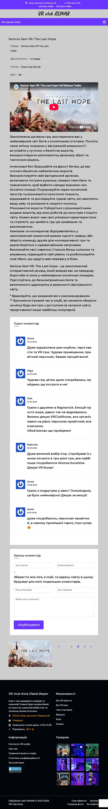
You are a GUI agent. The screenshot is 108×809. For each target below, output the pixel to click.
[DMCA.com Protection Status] (15, 770)
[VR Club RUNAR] (54, 13)
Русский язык (16, 762)
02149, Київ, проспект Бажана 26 (31, 715)
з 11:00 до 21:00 (72, 3)
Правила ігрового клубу (22, 753)
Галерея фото (75, 804)
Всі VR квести (64, 700)
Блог (59, 719)
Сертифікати (79, 801)
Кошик (60, 724)
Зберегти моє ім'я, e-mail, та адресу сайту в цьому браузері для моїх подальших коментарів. (53, 579)
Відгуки (60, 714)
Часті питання (64, 710)
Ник (29, 398)
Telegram (17, 720)
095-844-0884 (46, 6)
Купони (94, 801)
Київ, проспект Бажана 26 (42, 3)
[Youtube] (33, 729)
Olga (30, 370)
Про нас (13, 749)
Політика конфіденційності (24, 758)
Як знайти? (93, 804)
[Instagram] (27, 729)
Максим (32, 444)
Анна (30, 338)
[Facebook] (30, 729)
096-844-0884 (64, 6)
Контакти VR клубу (19, 744)
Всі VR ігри (62, 705)
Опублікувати (29, 625)
